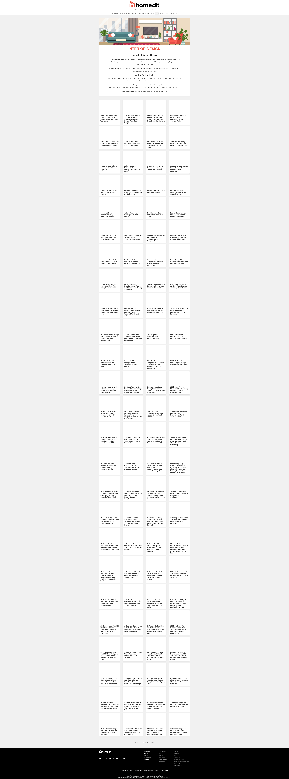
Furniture (141, 13)
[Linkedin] (117, 759)
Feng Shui (162, 761)
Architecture (123, 13)
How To (173, 13)
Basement (146, 759)
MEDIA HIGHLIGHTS (179, 765)
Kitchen (147, 13)
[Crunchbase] (124, 759)
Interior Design (163, 759)
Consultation (178, 757)
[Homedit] (144, 4)
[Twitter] (100, 759)
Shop (175, 755)
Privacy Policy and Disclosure (151, 770)
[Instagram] (106, 759)
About (176, 751)
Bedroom (146, 753)
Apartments (114, 13)
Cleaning (161, 755)
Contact (176, 753)
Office (152, 13)
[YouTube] (110, 759)
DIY (136, 13)
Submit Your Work (179, 759)
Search (177, 13)
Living (167, 13)
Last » (152, 742)
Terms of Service (164, 770)
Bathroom (131, 13)
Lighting (162, 13)
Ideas (157, 13)
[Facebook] (103, 759)
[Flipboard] (120, 759)
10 (145, 742)
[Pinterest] (113, 759)
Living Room (147, 757)
